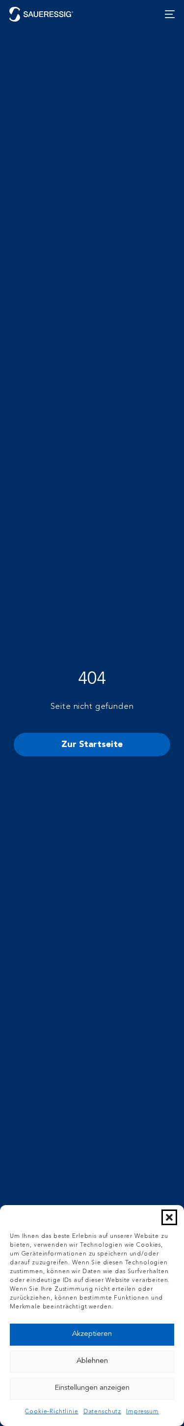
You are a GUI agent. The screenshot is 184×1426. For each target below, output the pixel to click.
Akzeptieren (92, 1334)
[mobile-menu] (167, 14)
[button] (169, 1217)
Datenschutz (102, 1412)
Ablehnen (92, 1361)
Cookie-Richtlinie (51, 1412)
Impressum (142, 1412)
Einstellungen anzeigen (92, 1388)
